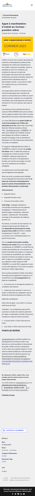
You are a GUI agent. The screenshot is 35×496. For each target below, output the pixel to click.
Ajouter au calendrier (15, 430)
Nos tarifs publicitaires (15, 491)
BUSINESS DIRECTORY (14, 387)
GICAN (4, 461)
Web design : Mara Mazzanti (11, 489)
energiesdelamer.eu (8, 339)
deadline (4, 456)
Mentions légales (26, 491)
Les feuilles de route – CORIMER (17, 130)
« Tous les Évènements (10, 15)
